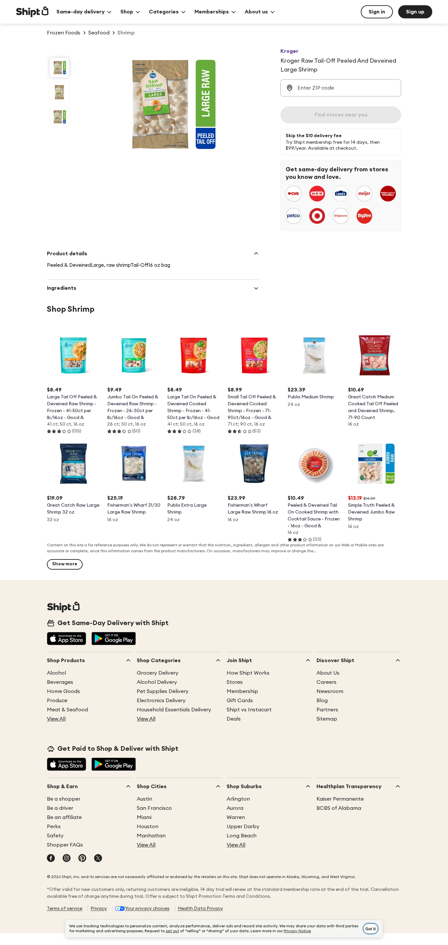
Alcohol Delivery (157, 682)
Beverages (60, 682)
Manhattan (151, 835)
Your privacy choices (147, 908)
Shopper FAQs (65, 845)
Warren (236, 817)
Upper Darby (243, 826)
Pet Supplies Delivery (163, 691)
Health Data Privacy (200, 908)
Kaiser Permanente (340, 799)
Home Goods (63, 691)
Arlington (238, 799)
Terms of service (64, 908)
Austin (144, 799)
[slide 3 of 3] (59, 117)
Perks (54, 826)
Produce (57, 700)
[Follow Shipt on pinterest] (82, 858)
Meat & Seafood (67, 709)
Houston (147, 826)
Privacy (99, 908)
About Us (327, 673)
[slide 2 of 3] (59, 92)
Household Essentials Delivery (174, 709)
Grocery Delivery (157, 673)
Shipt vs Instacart (249, 709)
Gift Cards (240, 700)
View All (56, 719)
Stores (235, 682)
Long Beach (241, 835)
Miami (144, 817)
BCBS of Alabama (338, 808)
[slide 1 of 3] (59, 67)
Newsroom (329, 691)
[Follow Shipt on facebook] (51, 858)
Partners (327, 709)
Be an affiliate (64, 817)
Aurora (235, 808)
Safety (55, 835)
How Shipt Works (248, 673)
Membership (242, 691)
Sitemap (326, 719)
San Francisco (154, 808)
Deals (234, 719)
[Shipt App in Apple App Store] (66, 639)
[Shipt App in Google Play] (114, 639)
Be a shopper (63, 799)
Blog (322, 700)
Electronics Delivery (161, 700)
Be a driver (60, 808)
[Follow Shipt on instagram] (67, 858)
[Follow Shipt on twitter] (98, 858)
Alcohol (56, 673)
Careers (326, 682)
